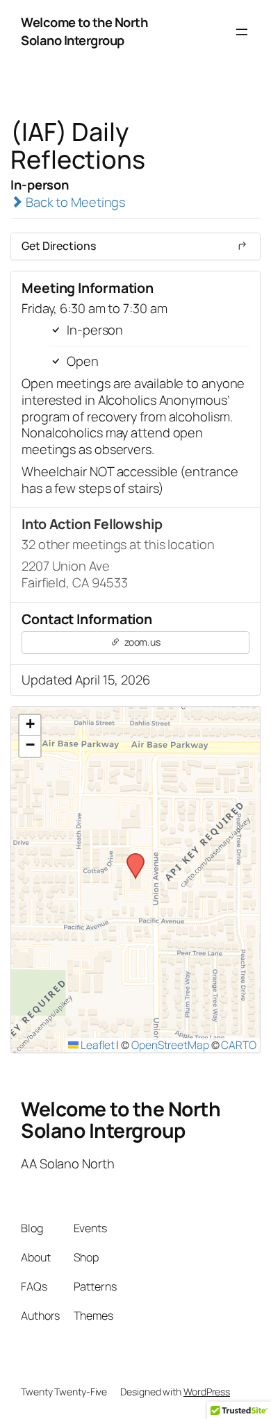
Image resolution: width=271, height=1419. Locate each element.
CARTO (238, 1044)
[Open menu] (241, 32)
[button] (130, 857)
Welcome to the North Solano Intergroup (84, 31)
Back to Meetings (74, 202)
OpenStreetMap (170, 1044)
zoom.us (141, 641)
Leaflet (96, 1044)
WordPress (206, 1391)
